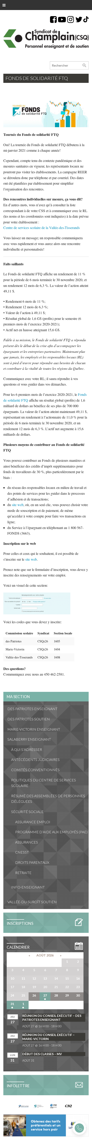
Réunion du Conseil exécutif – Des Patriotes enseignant (51, 1018)
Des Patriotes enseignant (32, 709)
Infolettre (18, 1085)
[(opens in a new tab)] (46, 1125)
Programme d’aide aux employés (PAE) (51, 832)
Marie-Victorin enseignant (33, 729)
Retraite (23, 872)
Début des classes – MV (42, 1054)
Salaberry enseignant (29, 739)
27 (45, 995)
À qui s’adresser (26, 749)
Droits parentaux (32, 862)
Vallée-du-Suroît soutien (32, 902)
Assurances (26, 842)
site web (17, 504)
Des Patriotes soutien (28, 719)
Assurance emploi (32, 822)
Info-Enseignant (28, 887)
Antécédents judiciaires (35, 759)
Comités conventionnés (35, 770)
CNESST (22, 852)
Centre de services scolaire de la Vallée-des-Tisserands (41, 227)
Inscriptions (20, 923)
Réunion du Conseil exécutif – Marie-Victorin (48, 1037)
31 (12, 1004)
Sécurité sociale (27, 811)
